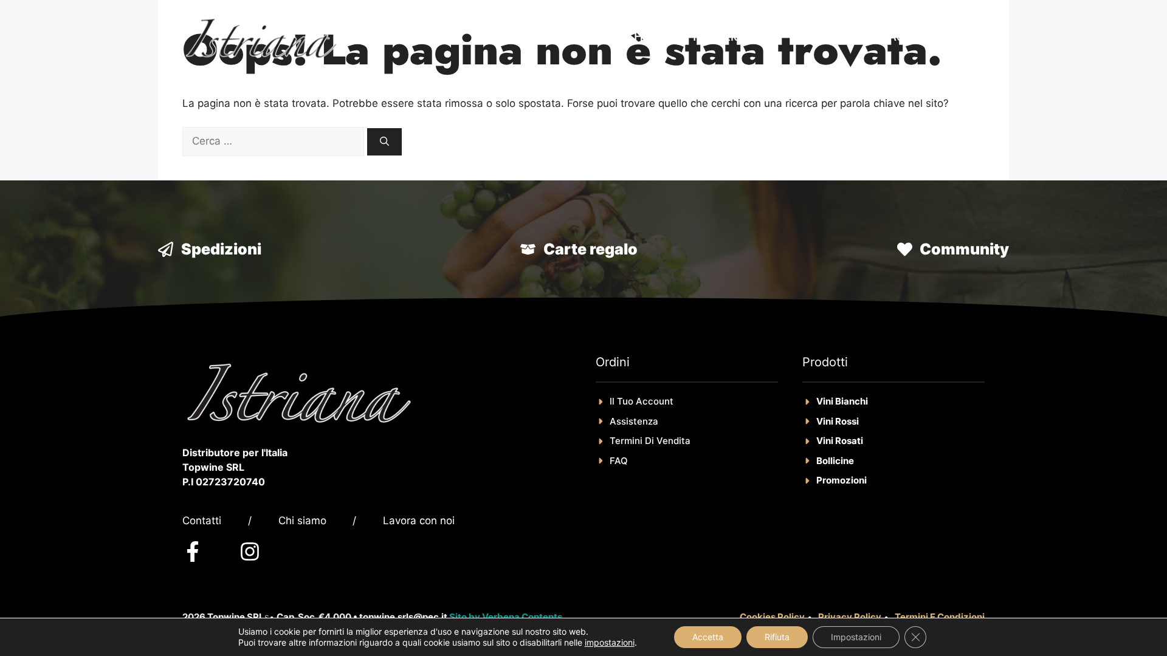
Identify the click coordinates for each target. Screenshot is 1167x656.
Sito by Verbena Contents (505, 617)
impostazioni (610, 642)
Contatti (201, 520)
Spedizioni (221, 249)
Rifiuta (777, 637)
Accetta (707, 637)
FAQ (619, 460)
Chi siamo (302, 520)
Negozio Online (737, 36)
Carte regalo (590, 249)
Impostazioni (856, 637)
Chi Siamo (834, 36)
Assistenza (634, 421)
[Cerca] (384, 141)
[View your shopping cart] (966, 36)
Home (651, 36)
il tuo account (641, 401)
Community (964, 249)
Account (912, 36)
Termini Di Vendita (650, 440)
